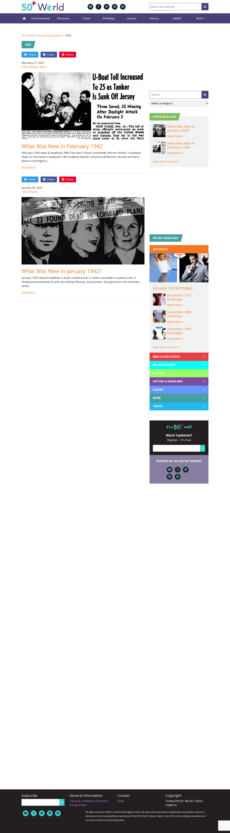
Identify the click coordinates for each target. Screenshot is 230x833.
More (199, 18)
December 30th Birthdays (179, 314)
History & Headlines (49, 35)
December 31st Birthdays (179, 297)
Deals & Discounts (179, 356)
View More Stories (165, 161)
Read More (28, 167)
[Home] (24, 18)
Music (43, 67)
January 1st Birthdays (173, 288)
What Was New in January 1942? (61, 271)
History (154, 18)
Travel (86, 18)
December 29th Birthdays (179, 331)
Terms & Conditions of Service (89, 801)
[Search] (205, 6)
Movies (33, 67)
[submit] (205, 94)
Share (32, 54)
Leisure (131, 18)
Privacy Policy (78, 805)
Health (177, 18)
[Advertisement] (179, 57)
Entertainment (40, 18)
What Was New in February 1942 (62, 146)
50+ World (28, 35)
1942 (28, 44)
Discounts (63, 18)
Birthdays (109, 18)
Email (121, 801)
